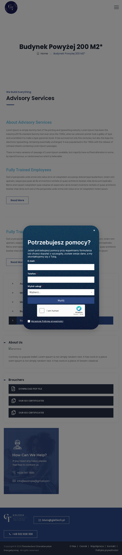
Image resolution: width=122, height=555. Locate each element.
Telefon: (33, 273)
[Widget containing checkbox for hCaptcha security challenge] (61, 311)
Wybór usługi (35, 286)
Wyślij (61, 300)
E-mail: (32, 261)
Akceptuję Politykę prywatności (47, 321)
